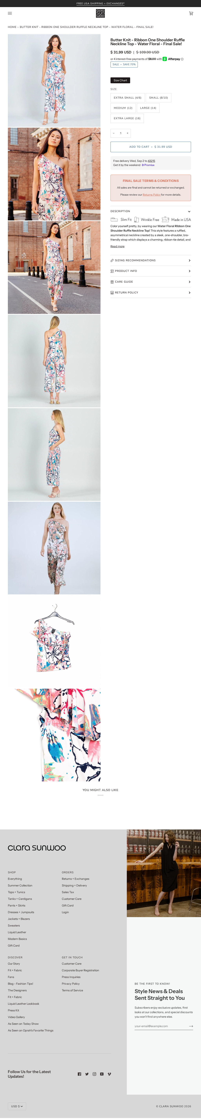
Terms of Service (72, 990)
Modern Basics (17, 939)
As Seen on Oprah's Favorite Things (30, 1030)
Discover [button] (15, 957)
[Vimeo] (109, 1074)
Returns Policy (152, 194)
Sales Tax (68, 892)
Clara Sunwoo (171, 1106)
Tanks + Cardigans (20, 899)
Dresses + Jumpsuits (21, 912)
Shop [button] (12, 872)
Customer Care (71, 899)
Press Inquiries (71, 977)
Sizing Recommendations (135, 260)
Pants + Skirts (16, 905)
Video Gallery (16, 1017)
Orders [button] (68, 872)
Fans (11, 977)
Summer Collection (20, 885)
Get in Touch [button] (72, 957)
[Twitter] (87, 1074)
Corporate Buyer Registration (80, 970)
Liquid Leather (17, 932)
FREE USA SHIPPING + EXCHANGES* (101, 3)
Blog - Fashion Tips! (20, 983)
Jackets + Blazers (19, 919)
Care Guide (124, 282)
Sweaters (14, 925)
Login (65, 912)
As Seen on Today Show (23, 1024)
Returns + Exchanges (75, 879)
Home (12, 27)
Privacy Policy (71, 983)
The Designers (17, 990)
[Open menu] (14, 13)
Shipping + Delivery (74, 885)
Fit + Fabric (15, 970)
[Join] (188, 1026)
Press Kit (13, 1010)
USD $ (15, 1106)
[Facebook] (79, 1074)
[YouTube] (102, 1074)
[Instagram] (94, 1074)
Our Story (14, 963)
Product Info (126, 271)
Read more (117, 246)
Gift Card (14, 945)
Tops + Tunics (16, 892)
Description (120, 211)
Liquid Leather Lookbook (23, 1003)
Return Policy (126, 292)
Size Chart (120, 80)
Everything (15, 879)
